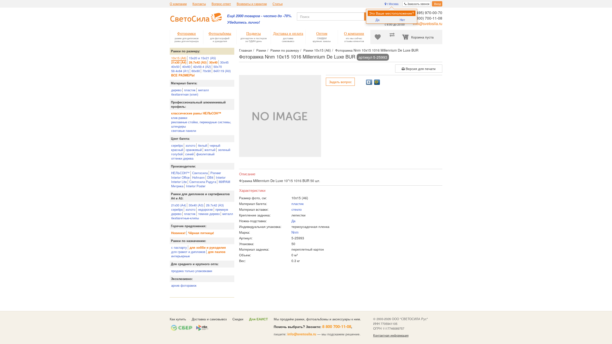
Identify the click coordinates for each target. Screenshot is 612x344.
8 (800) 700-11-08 (427, 18)
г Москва (392, 4)
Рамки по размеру (284, 50)
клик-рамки (179, 117)
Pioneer (215, 173)
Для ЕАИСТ (258, 319)
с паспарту (179, 247)
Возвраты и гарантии (252, 4)
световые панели (183, 130)
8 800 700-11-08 (336, 326)
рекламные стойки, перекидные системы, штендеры (201, 124)
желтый (209, 149)
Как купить (178, 319)
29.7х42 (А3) (215, 205)
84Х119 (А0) (222, 71)
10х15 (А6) (178, 58)
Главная (245, 50)
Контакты (199, 4)
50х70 (217, 66)
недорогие (205, 209)
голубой (177, 154)
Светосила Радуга (202, 181)
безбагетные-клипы (185, 218)
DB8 (210, 177)
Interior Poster (195, 186)
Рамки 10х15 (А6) (317, 50)
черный (215, 145)
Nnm (295, 232)
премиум (221, 209)
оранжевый (194, 149)
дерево (176, 90)
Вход (437, 4)
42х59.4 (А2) (202, 66)
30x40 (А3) (196, 205)
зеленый (224, 149)
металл (203, 90)
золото (190, 145)
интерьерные (180, 256)
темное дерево (209, 213)
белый (202, 145)
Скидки (237, 319)
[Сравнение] (392, 37)
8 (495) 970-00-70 (427, 12)
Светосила (200, 173)
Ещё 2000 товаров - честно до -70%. (259, 15)
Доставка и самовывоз (209, 319)
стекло (296, 209)
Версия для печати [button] (420, 68)
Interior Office (180, 177)
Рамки (261, 50)
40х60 (186, 66)
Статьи (278, 4)
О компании (178, 4)
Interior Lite (179, 181)
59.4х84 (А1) (180, 71)
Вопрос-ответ (221, 4)
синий (189, 154)
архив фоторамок (184, 285)
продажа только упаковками (191, 271)
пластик (190, 90)
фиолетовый (205, 154)
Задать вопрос (340, 81)
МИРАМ (224, 181)
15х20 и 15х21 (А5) (202, 58)
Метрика (177, 186)
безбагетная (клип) (184, 94)
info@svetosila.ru (427, 23)
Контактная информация (391, 335)
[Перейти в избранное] (378, 37)
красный (177, 149)
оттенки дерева (182, 158)
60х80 (195, 71)
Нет (402, 19)
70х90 (206, 71)
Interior (220, 177)
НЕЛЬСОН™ (180, 173)
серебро (177, 145)
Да (377, 19)
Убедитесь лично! (243, 22)
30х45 (224, 62)
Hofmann (198, 177)
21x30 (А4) (178, 205)
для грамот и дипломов (188, 251)
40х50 (175, 66)
